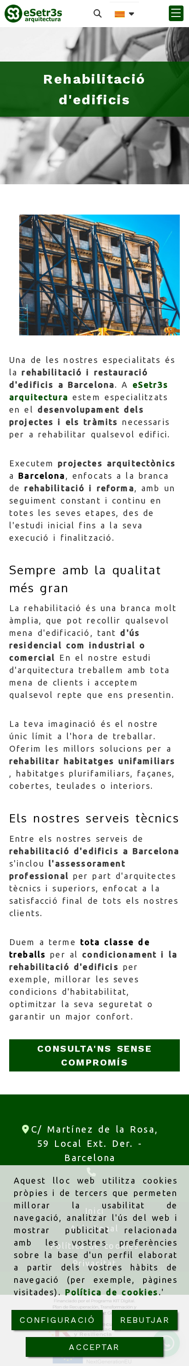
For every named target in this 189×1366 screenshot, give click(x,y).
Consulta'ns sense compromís (94, 1055)
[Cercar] (97, 13)
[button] (176, 13)
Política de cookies (112, 1292)
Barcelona (41, 475)
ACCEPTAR (94, 1347)
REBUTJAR (145, 1320)
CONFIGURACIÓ (57, 1320)
